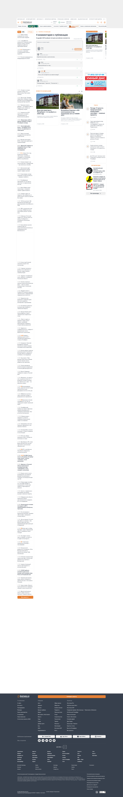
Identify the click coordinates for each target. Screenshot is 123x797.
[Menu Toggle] (18, 22)
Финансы (57, 723)
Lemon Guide (73, 19)
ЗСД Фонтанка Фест (83, 19)
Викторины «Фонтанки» (44, 714)
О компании (20, 714)
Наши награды (90, 789)
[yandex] (54, 740)
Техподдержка (21, 707)
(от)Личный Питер (31, 19)
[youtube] (50, 740)
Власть (39, 716)
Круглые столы (71, 726)
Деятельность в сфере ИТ (92, 784)
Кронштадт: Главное (72, 723)
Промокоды (95, 165)
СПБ (23, 32)
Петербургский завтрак (95, 19)
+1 (77, 59)
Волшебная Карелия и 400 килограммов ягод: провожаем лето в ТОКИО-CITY (70, 112)
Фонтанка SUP (21, 19)
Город (39, 721)
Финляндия (57, 726)
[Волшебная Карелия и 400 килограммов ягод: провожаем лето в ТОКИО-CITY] (71, 101)
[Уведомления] (101, 22)
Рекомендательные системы (92, 782)
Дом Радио (70, 721)
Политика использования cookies (94, 780)
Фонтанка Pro (70, 703)
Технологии (57, 719)
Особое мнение (58, 707)
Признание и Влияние (63, 19)
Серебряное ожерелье (50, 19)
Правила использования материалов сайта (96, 778)
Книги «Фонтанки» (71, 716)
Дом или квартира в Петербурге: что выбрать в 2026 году (46, 112)
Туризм (56, 721)
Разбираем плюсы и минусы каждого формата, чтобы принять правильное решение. (47, 117)
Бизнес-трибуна (42, 710)
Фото (56, 730)
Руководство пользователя (92, 786)
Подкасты (57, 710)
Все (19, 32)
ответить (40, 59)
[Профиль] (104, 22)
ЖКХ (39, 728)
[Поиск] (98, 22)
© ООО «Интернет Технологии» (53, 791)
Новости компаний (43, 91)
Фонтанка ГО (40, 19)
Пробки (62, 22)
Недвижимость (42, 730)
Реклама (19, 710)
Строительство (58, 716)
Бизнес (39, 707)
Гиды (39, 719)
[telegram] (43, 740)
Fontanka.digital (71, 719)
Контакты (19, 705)
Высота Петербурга (72, 728)
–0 (81, 77)
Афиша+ (40, 705)
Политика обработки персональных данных (96, 776)
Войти (42, 49)
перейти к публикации (44, 31)
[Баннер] (33, 26)
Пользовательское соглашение (93, 774)
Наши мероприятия (22, 712)
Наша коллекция (71, 714)
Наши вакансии (21, 716)
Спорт (56, 714)
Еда (39, 726)
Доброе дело (41, 723)
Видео (39, 712)
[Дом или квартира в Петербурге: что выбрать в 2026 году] (47, 101)
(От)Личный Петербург (72, 712)
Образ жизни (58, 703)
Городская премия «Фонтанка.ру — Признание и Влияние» (81, 710)
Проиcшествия (58, 712)
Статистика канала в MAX (23, 719)
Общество (57, 705)
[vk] (46, 740)
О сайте (19, 703)
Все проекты (70, 730)
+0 (77, 77)
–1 (81, 59)
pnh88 (42, 71)
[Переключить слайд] (105, 38)
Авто (39, 703)
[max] (39, 740)
